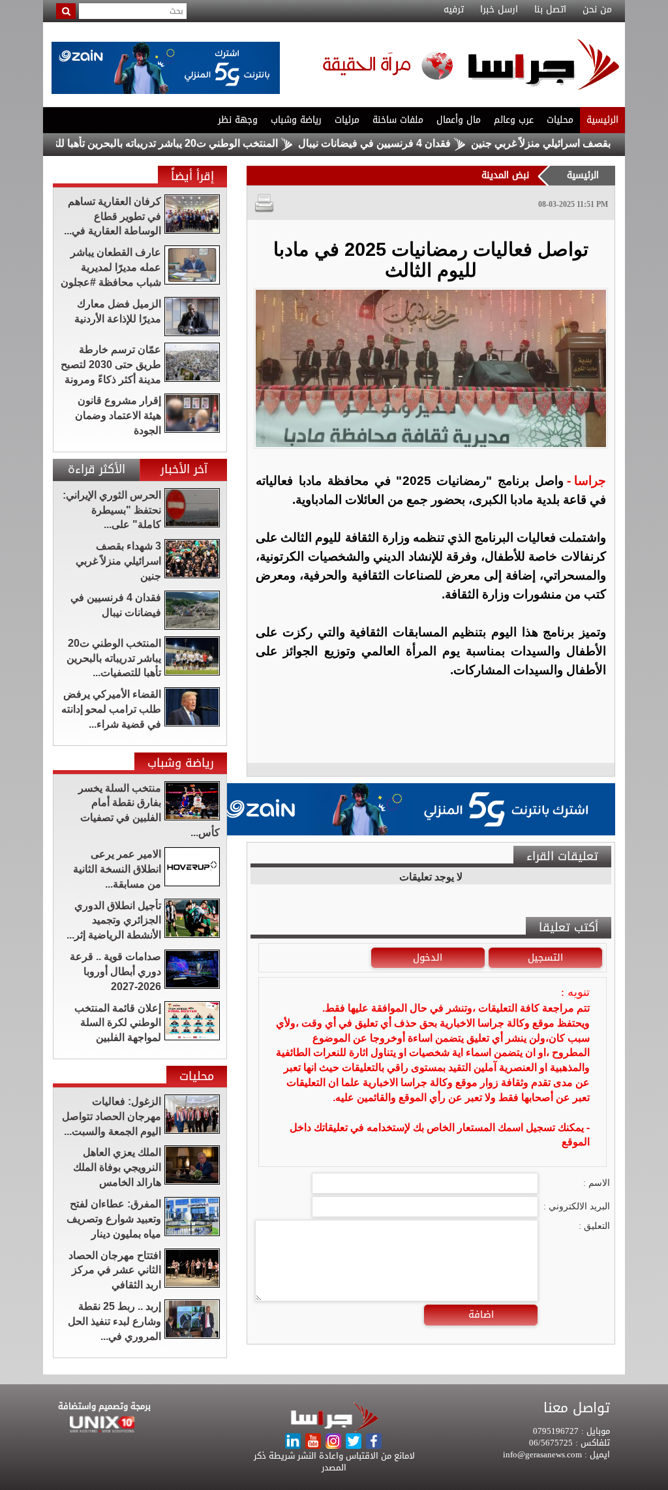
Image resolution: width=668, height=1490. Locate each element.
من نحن (597, 9)
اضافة (481, 1314)
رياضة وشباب (296, 120)
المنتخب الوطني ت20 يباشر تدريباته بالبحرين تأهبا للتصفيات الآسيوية (170, 143)
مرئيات (347, 120)
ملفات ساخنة (397, 120)
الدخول (427, 957)
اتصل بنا (550, 9)
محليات (560, 120)
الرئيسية (602, 120)
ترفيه (454, 9)
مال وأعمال (458, 120)
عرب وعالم (514, 120)
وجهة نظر (238, 120)
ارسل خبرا (499, 9)
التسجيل (545, 957)
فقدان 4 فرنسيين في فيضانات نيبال (411, 143)
